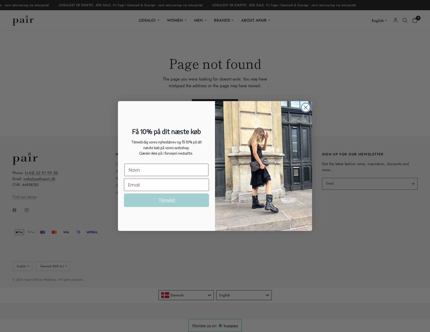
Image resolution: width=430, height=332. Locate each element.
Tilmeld (166, 200)
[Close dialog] (305, 107)
